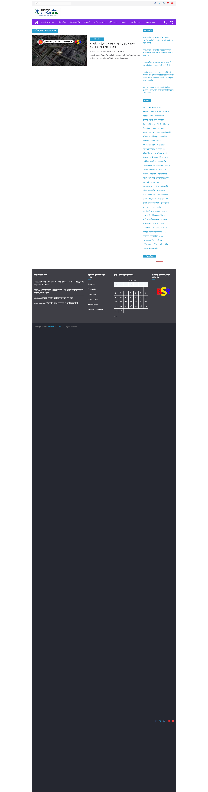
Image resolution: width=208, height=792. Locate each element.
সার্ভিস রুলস (113, 22)
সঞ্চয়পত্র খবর (150, 22)
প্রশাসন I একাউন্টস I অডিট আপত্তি (155, 174)
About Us (91, 284)
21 (140, 302)
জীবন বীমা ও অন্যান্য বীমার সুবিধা (155, 153)
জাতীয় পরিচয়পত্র (99, 22)
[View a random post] (171, 22)
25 (126, 306)
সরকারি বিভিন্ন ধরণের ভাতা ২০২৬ (155, 232)
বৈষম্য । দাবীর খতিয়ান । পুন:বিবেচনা (156, 203)
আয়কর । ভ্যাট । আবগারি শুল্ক (153, 116)
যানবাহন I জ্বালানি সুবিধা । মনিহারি (155, 211)
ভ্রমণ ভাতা (124, 22)
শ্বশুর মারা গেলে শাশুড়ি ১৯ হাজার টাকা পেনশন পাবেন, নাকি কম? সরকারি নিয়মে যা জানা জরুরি (158, 90)
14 (141, 297)
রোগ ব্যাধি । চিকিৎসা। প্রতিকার (154, 215)
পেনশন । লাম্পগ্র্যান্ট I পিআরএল (154, 170)
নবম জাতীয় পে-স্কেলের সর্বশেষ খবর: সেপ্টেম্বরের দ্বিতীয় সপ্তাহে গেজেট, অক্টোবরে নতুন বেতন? (158, 40)
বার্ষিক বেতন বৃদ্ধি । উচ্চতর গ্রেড (154, 191)
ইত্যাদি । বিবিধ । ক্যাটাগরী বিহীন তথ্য (156, 124)
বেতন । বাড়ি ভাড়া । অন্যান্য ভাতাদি (155, 199)
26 (131, 306)
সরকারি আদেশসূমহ (47, 22)
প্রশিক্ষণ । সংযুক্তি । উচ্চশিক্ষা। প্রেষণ (156, 178)
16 (116, 302)
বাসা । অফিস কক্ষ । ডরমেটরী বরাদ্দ (155, 195)
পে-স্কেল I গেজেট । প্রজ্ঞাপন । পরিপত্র (156, 166)
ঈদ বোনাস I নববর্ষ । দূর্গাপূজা (153, 128)
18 (126, 302)
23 (116, 306)
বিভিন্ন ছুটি (87, 22)
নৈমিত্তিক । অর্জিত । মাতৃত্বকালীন (154, 161)
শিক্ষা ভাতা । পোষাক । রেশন (153, 224)
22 (146, 302)
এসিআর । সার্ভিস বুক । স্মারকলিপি (155, 137)
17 (121, 302)
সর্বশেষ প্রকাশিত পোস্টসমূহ (152, 240)
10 (121, 297)
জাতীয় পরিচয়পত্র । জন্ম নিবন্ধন (154, 145)
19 (131, 302)
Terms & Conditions (95, 309)
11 (125, 297)
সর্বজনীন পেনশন (136, 22)
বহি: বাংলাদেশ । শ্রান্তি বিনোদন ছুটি (155, 186)
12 (131, 297)
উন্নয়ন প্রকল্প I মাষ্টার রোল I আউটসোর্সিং (157, 133)
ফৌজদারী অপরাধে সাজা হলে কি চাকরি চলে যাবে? (57, 298)
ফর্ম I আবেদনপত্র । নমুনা (151, 182)
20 (136, 302)
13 (135, 297)
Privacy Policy (93, 299)
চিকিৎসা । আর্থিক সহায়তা (152, 141)
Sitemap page (93, 304)
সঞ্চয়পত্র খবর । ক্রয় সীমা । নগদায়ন (155, 228)
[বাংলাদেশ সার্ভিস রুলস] (36, 22)
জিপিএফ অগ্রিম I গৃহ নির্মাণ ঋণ (154, 149)
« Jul (115, 316)
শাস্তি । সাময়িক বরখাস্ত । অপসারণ (155, 220)
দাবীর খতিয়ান (62, 22)
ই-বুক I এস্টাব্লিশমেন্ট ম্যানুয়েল (153, 120)
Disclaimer (92, 294)
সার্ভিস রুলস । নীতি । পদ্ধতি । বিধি (155, 244)
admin (103, 51)
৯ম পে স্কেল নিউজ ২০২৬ (152, 108)
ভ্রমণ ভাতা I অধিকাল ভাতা (97, 39)
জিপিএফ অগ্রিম (75, 22)
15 (145, 297)
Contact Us (92, 289)
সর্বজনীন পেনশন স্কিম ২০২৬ (153, 236)
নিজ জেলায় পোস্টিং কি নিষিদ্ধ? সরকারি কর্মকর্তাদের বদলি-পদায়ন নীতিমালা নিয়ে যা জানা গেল (158, 52)
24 (121, 306)
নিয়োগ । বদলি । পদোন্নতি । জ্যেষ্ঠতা (156, 157)
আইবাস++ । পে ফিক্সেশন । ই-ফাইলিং (156, 112)
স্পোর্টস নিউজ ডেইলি (150, 249)
